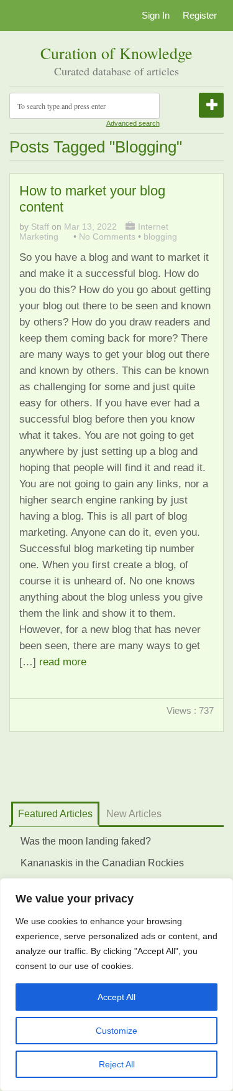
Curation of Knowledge (116, 52)
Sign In (156, 15)
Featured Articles (55, 813)
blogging (160, 236)
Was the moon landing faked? (86, 841)
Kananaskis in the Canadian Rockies (102, 863)
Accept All (116, 997)
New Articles (134, 813)
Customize (116, 1031)
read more (62, 662)
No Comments (107, 236)
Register (200, 15)
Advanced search (133, 123)
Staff (40, 227)
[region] (116, 984)
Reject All (117, 1064)
